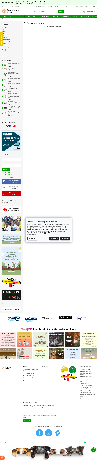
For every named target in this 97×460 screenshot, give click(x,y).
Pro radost (5, 54)
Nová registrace (6, 172)
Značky (4, 56)
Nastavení (32, 238)
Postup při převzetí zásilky (86, 385)
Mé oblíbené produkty (39, 6)
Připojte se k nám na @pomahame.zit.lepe (54, 329)
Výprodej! (4, 27)
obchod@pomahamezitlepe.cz (31, 370)
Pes (3, 29)
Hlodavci (4, 37)
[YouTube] (57, 432)
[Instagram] (48, 432)
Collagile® (4, 46)
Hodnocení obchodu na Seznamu (86, 377)
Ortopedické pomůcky (8, 48)
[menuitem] (4, 16)
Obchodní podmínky (85, 392)
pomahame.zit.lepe (30, 378)
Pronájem (4, 50)
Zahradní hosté (6, 39)
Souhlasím (65, 238)
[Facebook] (39, 432)
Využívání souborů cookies (87, 398)
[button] (95, 320)
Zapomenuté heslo (7, 174)
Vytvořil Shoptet (91, 442)
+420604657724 (29, 373)
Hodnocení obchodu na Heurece (86, 373)
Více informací (31, 235)
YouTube (27, 380)
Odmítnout (54, 238)
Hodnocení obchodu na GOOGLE (86, 380)
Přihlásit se (6, 169)
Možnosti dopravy (84, 383)
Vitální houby (5, 43)
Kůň (3, 33)
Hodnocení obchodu (54, 6)
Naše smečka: (38, 426)
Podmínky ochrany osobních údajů (87, 395)
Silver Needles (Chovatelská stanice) (52, 426)
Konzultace (5, 52)
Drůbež (4, 35)
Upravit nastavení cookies (43, 442)
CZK (86, 6)
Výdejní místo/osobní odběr (87, 391)
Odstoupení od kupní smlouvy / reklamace (85, 388)
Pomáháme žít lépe (30, 375)
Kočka (3, 31)
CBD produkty (6, 41)
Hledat (61, 11)
